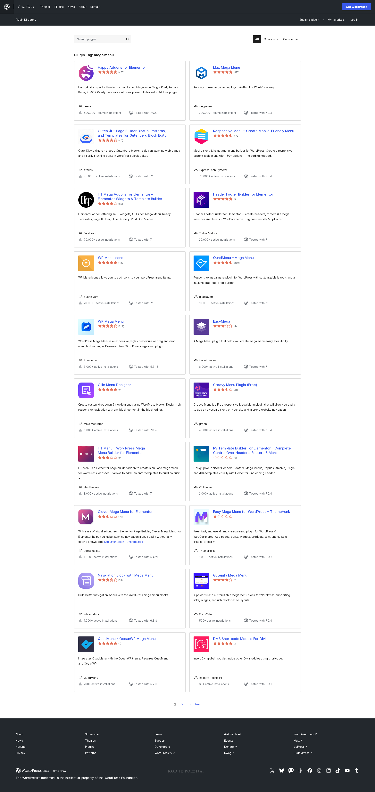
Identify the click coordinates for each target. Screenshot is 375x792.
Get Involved (232, 734)
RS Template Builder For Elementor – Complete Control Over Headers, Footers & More (252, 450)
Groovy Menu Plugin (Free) (235, 385)
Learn (158, 734)
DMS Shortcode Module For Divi (239, 639)
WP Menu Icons (110, 258)
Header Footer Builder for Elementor (243, 194)
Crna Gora (59, 770)
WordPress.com (305, 734)
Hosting (21, 746)
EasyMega (221, 321)
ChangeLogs (135, 541)
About (19, 734)
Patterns (90, 753)
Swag (229, 753)
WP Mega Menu (111, 321)
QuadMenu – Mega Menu (233, 258)
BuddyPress (303, 753)
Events (228, 740)
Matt (298, 740)
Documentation (114, 541)
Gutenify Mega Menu (230, 575)
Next (198, 704)
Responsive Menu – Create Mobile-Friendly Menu (253, 131)
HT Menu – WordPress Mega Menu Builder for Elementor (121, 450)
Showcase (92, 734)
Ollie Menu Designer (114, 385)
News (19, 740)
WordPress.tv (165, 753)
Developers (162, 746)
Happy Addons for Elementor (122, 67)
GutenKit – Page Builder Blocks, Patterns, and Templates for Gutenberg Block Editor (133, 133)
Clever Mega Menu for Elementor (125, 512)
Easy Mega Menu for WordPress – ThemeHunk (251, 512)
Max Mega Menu (226, 67)
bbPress (301, 746)
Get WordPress (356, 6)
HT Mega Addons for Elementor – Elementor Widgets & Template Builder (130, 196)
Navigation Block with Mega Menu (126, 575)
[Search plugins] (127, 39)
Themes (90, 740)
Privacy (20, 753)
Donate (230, 746)
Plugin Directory (26, 19)
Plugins (89, 746)
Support (160, 740)
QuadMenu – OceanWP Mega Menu (127, 639)
